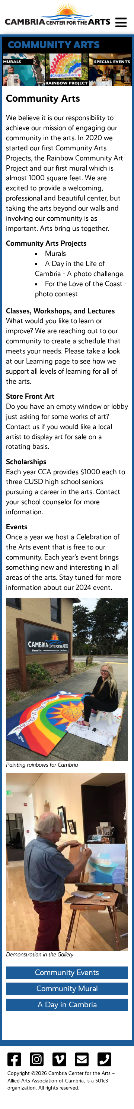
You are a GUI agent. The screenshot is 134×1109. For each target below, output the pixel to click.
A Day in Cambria (67, 1004)
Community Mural (67, 988)
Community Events (67, 972)
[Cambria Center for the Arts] (57, 13)
